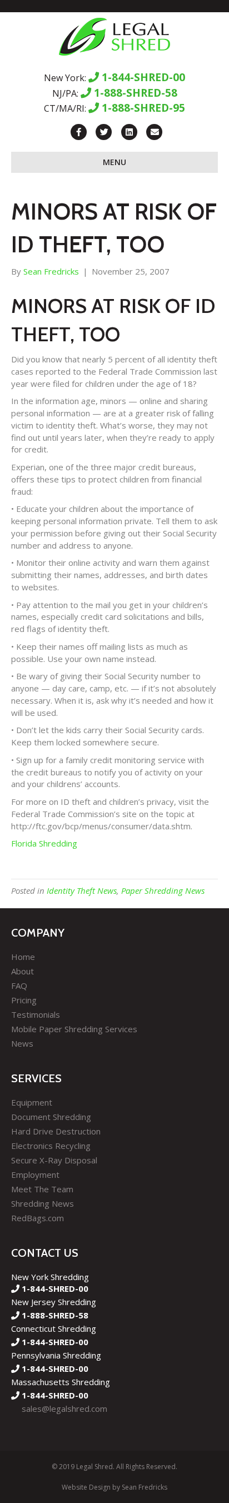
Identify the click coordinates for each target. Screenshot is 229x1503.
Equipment (31, 1102)
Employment (35, 1174)
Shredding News (42, 1203)
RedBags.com (37, 1217)
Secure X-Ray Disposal (54, 1160)
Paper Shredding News (163, 890)
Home (23, 956)
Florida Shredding (44, 843)
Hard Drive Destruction (56, 1131)
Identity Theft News (82, 890)
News (22, 1043)
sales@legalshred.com (64, 1408)
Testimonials (35, 1014)
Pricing (24, 1000)
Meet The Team (42, 1189)
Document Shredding (51, 1116)
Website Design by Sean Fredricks (114, 1487)
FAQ (19, 985)
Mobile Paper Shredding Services (74, 1028)
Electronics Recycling (51, 1145)
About (22, 971)
